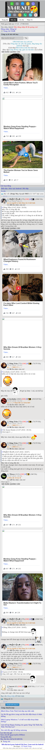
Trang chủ (5, 20)
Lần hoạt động (5, 186)
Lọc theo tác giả (6, 733)
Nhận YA (30, 20)
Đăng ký (13, 29)
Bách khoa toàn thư (23, 48)
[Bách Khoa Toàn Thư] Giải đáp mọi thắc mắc (17, 711)
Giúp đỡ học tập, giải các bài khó (22, 50)
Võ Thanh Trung (26, 746)
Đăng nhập (5, 29)
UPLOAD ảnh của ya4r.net (22, 42)
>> (6, 196)
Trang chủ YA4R (9, 31)
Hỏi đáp (25, 188)
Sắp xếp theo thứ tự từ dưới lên (11, 739)
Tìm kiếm (3, 191)
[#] (30, 199)
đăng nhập (11, 696)
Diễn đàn (4, 188)
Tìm (26, 38)
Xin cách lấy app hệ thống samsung (14, 730)
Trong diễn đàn (5, 737)
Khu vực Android (15, 188)
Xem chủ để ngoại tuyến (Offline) (12, 735)
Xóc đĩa (21, 20)
